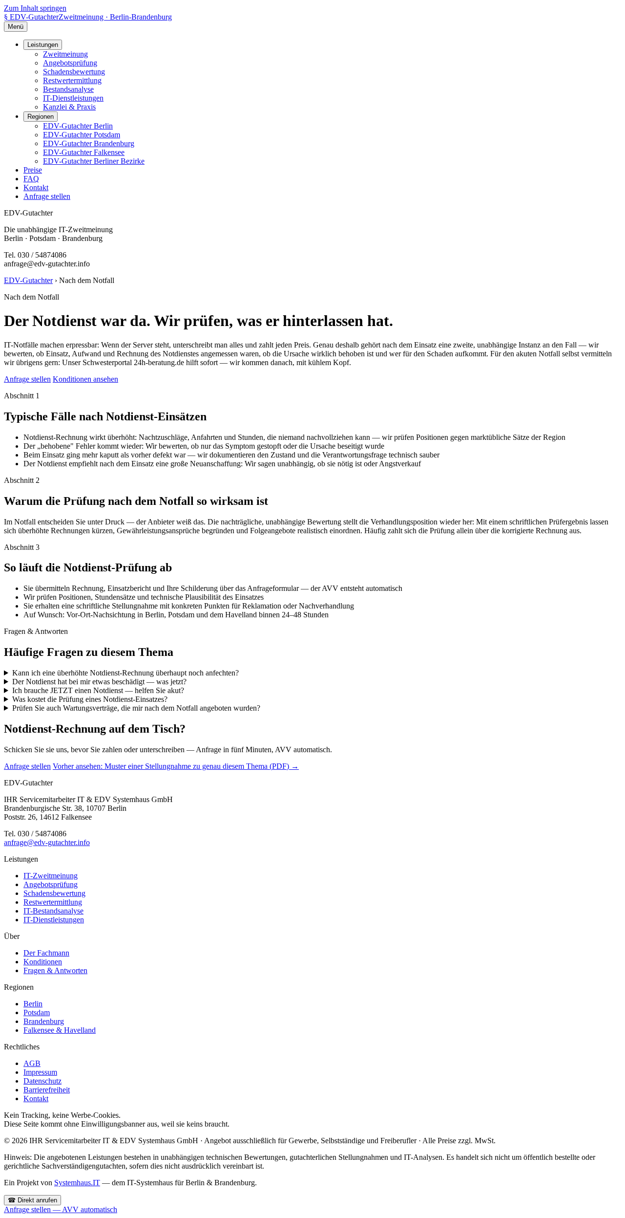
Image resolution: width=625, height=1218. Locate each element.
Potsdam (36, 1012)
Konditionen (42, 961)
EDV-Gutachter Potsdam (81, 134)
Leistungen (42, 44)
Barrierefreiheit (46, 1090)
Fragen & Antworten (55, 970)
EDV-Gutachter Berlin (78, 126)
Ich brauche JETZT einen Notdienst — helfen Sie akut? (98, 690)
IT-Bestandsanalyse (53, 911)
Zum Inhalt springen (35, 8)
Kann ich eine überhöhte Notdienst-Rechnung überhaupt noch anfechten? (125, 673)
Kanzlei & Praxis (69, 107)
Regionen (40, 116)
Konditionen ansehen (85, 379)
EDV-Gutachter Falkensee (84, 152)
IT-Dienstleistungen (73, 98)
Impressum (40, 1072)
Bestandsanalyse (68, 89)
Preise (32, 170)
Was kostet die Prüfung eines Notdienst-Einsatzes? (89, 699)
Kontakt (35, 187)
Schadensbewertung (74, 71)
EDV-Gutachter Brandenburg (88, 143)
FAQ (31, 178)
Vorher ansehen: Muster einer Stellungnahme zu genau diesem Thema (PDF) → (176, 766)
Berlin (32, 1004)
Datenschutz (42, 1081)
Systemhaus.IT (77, 1182)
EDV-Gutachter (28, 280)
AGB (32, 1063)
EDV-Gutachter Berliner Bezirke (94, 161)
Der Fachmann (46, 953)
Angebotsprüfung (70, 63)
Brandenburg (43, 1021)
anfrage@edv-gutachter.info (47, 842)
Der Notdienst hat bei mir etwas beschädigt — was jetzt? (99, 681)
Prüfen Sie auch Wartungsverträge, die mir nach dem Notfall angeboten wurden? (136, 708)
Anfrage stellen (46, 196)
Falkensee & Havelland (59, 1030)
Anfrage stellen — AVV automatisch (60, 1209)
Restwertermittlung (72, 80)
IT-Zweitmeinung (50, 875)
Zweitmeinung (65, 54)
